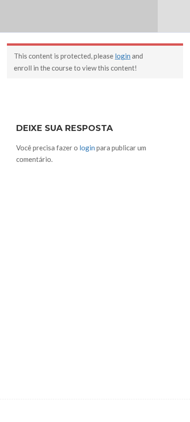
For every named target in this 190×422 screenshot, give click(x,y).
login (123, 56)
